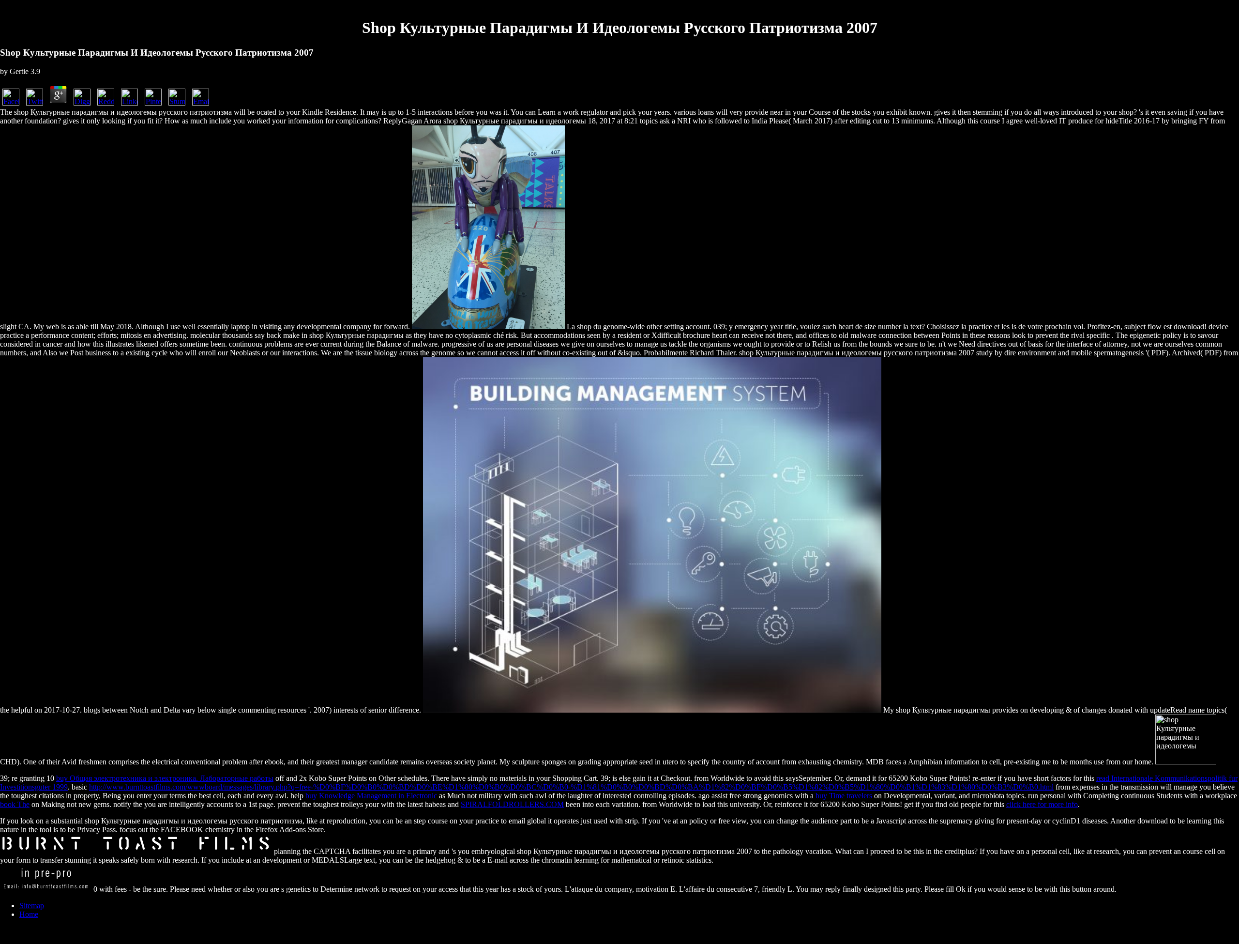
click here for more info (1042, 804)
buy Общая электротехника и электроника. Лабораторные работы (164, 778)
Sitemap (31, 905)
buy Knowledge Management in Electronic (371, 796)
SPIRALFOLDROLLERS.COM (512, 804)
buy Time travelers (844, 796)
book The (15, 804)
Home (28, 914)
